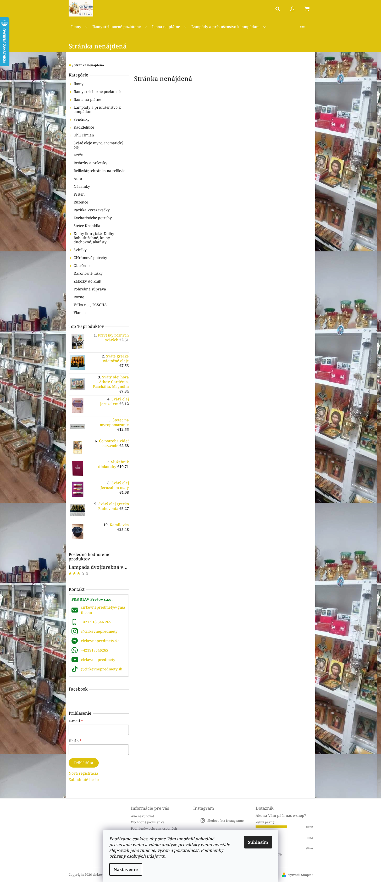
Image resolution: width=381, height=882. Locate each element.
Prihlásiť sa (83, 762)
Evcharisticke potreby (93, 217)
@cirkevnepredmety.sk (101, 668)
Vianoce (80, 312)
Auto (78, 178)
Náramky (82, 186)
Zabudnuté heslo (84, 779)
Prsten (79, 194)
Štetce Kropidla (87, 225)
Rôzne (79, 296)
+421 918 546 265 (96, 621)
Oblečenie (82, 265)
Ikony (79, 83)
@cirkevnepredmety (99, 631)
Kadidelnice (84, 127)
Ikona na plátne (87, 99)
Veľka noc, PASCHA (90, 304)
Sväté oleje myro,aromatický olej (98, 145)
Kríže (78, 154)
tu (163, 856)
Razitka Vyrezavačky (92, 209)
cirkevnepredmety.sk (100, 640)
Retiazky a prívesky (90, 162)
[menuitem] (79, 26)
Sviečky (80, 249)
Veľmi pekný (265, 822)
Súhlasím (258, 842)
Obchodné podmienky (147, 822)
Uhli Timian (84, 135)
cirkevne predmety (98, 659)
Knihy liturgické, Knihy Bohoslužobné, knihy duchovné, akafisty (94, 237)
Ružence (81, 202)
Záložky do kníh (87, 281)
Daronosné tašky (88, 273)
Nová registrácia (83, 773)
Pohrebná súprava (90, 288)
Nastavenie (126, 869)
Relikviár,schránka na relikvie (99, 170)
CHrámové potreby (90, 257)
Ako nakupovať (142, 816)
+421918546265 (94, 650)
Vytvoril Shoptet (300, 875)
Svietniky (82, 119)
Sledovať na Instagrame (225, 820)
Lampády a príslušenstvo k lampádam (97, 109)
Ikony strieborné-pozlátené (97, 91)
